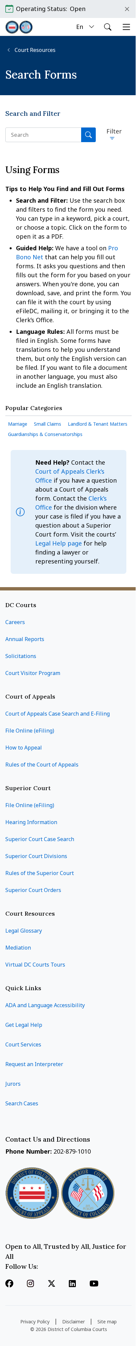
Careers (15, 622)
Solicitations (20, 656)
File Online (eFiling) (29, 730)
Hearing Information (31, 822)
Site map (107, 1321)
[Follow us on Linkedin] (72, 1284)
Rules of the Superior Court (39, 873)
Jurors (13, 1083)
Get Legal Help (23, 1024)
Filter (114, 131)
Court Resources (34, 50)
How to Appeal (23, 747)
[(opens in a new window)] (52, 1284)
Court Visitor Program (32, 673)
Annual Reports (24, 639)
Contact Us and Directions (48, 1139)
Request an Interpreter (34, 1064)
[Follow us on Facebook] (9, 1284)
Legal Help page (59, 543)
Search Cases (21, 1103)
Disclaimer (73, 1321)
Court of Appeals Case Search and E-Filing (57, 713)
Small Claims (47, 424)
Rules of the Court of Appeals (41, 764)
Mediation (18, 947)
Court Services (23, 1044)
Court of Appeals (30, 696)
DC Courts (20, 605)
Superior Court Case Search (39, 839)
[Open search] (107, 27)
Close (127, 9)
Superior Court (28, 788)
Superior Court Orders (33, 890)
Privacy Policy (35, 1321)
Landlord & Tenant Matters (97, 424)
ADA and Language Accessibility (45, 1005)
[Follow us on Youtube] (93, 1284)
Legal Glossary (23, 930)
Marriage (17, 424)
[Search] (88, 134)
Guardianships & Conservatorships (45, 434)
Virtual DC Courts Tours (35, 964)
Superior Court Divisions (36, 856)
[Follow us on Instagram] (30, 1284)
